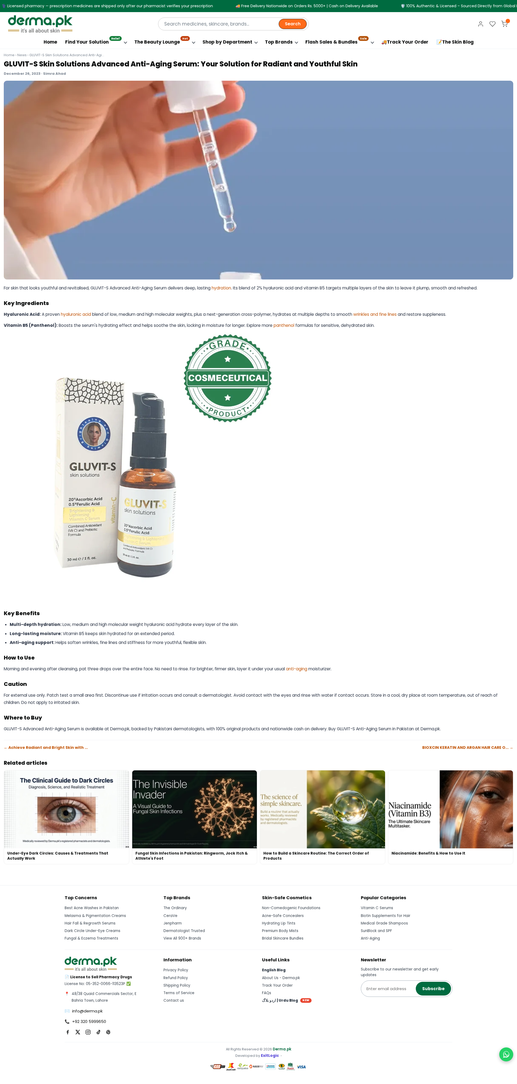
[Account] (480, 24)
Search (293, 24)
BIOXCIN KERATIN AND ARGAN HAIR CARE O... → (467, 747)
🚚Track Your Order (404, 42)
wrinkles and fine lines (375, 314)
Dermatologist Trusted (184, 930)
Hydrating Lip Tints (278, 923)
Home (50, 42)
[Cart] (504, 24)
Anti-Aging (370, 938)
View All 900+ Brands (182, 938)
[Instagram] (88, 1032)
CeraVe (170, 915)
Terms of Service (178, 993)
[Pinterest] (108, 1032)
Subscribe (433, 988)
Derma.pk (282, 1049)
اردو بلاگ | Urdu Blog (285, 1000)
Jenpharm (172, 923)
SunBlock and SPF (376, 930)
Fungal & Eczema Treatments (91, 938)
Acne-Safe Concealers (283, 915)
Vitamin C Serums (377, 908)
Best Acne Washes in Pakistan (92, 908)
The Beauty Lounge (161, 40)
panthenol (284, 325)
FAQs (266, 993)
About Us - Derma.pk (281, 977)
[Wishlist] (492, 24)
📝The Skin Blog (455, 42)
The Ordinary (175, 908)
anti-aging (296, 669)
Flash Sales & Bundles (336, 40)
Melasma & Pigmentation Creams (95, 915)
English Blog (274, 970)
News (22, 55)
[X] (78, 1032)
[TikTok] (98, 1032)
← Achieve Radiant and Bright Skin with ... (46, 747)
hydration (221, 288)
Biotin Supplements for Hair (385, 915)
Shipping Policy (176, 985)
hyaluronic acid (76, 314)
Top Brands (279, 42)
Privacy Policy (175, 970)
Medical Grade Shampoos (384, 923)
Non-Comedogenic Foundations (291, 908)
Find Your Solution (92, 40)
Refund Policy (175, 977)
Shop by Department (227, 42)
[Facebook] (68, 1032)
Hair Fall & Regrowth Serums (90, 923)
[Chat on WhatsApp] (506, 1054)
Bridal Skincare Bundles (282, 938)
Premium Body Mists (280, 930)
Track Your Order (277, 985)
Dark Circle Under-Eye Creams (92, 930)
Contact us (173, 1000)
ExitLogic (270, 1055)
